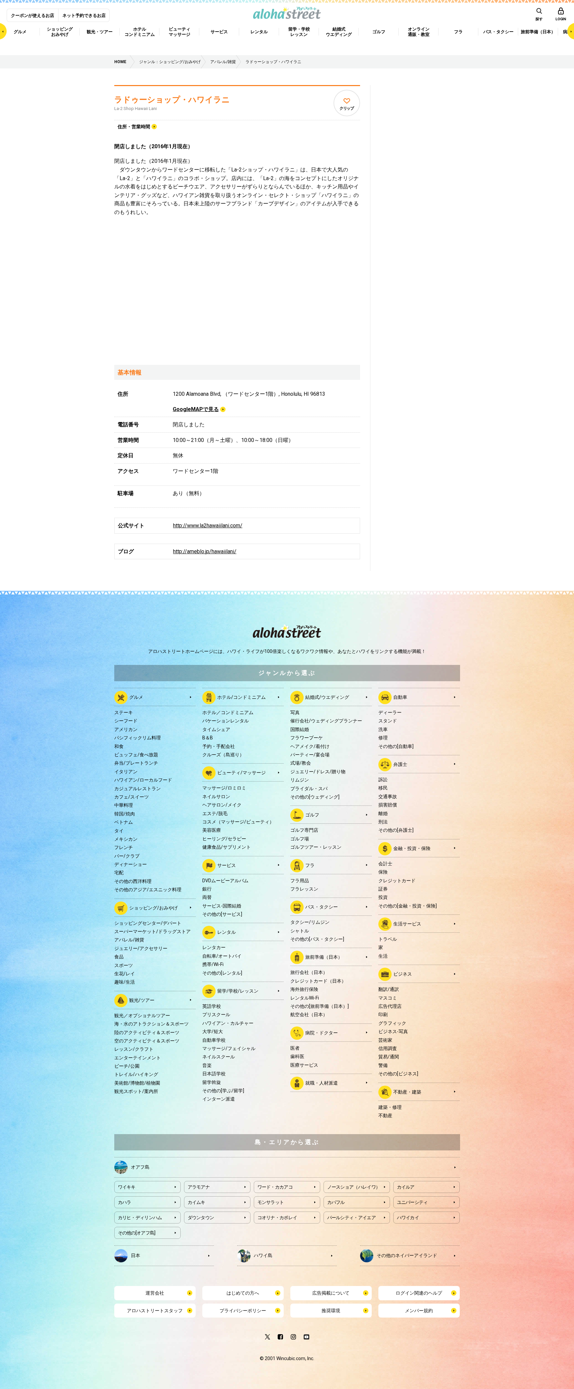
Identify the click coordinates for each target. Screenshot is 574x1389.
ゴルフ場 (299, 838)
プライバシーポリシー (243, 1310)
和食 (119, 746)
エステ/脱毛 (215, 813)
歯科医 (297, 1056)
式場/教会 (300, 763)
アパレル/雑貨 (129, 939)
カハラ (124, 1202)
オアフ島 (140, 1167)
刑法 (383, 821)
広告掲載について (330, 1293)
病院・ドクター (321, 1032)
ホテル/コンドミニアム (241, 697)
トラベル (387, 939)
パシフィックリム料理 (137, 737)
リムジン (299, 780)
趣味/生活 (124, 982)
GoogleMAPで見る (196, 409)
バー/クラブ (127, 856)
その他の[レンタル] (222, 973)
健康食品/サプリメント (226, 847)
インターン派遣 (218, 1099)
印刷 (383, 1014)
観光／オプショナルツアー (142, 1015)
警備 (383, 1065)
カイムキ (196, 1202)
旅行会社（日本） (309, 972)
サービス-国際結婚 (221, 905)
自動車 (400, 697)
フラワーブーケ (306, 737)
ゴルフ (312, 814)
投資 (383, 897)
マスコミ (387, 998)
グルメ (136, 697)
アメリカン (126, 729)
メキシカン (126, 839)
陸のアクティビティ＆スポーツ (146, 1032)
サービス (226, 865)
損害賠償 (387, 804)
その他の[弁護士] (396, 830)
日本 (135, 1255)
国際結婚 (299, 729)
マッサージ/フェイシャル (228, 1048)
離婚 (383, 813)
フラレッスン (304, 889)
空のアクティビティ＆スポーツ (146, 1040)
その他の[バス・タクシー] (317, 939)
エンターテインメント (137, 1057)
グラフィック (392, 1023)
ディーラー (390, 712)
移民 (383, 788)
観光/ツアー (141, 1000)
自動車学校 (214, 1040)
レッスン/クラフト (133, 1049)
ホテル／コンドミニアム (227, 712)
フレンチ (123, 847)
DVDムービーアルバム (225, 880)
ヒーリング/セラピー (224, 838)
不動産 (385, 1115)
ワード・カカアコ (275, 1187)
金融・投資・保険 (411, 848)
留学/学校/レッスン (237, 991)
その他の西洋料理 (132, 881)
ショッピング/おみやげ (153, 907)
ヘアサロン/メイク (221, 804)
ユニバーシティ (412, 1202)
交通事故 (387, 796)
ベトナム (123, 822)
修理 (383, 737)
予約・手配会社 (218, 746)
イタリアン (126, 771)
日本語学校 (214, 1073)
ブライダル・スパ (309, 788)
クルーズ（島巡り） (223, 754)
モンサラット (270, 1202)
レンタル (226, 932)
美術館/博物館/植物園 (137, 1083)
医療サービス (304, 1065)
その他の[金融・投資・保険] (407, 905)
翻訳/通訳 (388, 989)
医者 (295, 1048)
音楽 (207, 1065)
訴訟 (383, 779)
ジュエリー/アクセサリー (140, 948)
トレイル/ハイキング (136, 1074)
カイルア (406, 1187)
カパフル (336, 1202)
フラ (310, 865)
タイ (119, 830)
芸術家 (385, 1040)
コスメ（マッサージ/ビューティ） (238, 821)
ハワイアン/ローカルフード (143, 780)
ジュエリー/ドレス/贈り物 (317, 771)
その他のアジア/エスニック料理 (147, 889)
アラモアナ (199, 1187)
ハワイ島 (263, 1255)
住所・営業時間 (134, 126)
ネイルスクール (218, 1056)
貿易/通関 (388, 1056)
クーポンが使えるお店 (32, 15)
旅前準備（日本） (323, 957)
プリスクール (216, 1014)
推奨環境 (331, 1310)
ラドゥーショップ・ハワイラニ (172, 99)
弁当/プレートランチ (136, 763)
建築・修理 (390, 1107)
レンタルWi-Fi (304, 998)
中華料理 (123, 805)
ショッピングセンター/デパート (147, 923)
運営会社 (154, 1293)
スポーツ (123, 965)
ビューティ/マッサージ (241, 772)
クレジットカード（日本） (318, 981)
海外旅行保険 (304, 989)
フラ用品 (299, 880)
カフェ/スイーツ (131, 797)
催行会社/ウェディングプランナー (326, 720)
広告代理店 (390, 1006)
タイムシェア (216, 729)
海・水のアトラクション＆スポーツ (151, 1023)
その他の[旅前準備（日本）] (319, 1006)
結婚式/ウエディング (327, 697)
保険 (383, 872)
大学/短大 (212, 1031)
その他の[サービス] (222, 914)
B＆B (207, 737)
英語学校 (211, 1006)
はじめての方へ (243, 1293)
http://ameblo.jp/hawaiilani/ (205, 551)
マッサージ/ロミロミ (224, 788)
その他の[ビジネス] (398, 1073)
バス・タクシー (321, 906)
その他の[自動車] (396, 746)
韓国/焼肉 (124, 813)
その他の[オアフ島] (136, 1232)
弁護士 (400, 764)
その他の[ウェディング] (314, 797)
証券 (383, 889)
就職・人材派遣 (321, 1083)
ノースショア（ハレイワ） (353, 1187)
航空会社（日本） (309, 1014)
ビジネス (402, 974)
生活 (383, 956)
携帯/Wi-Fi (213, 964)
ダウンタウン (201, 1217)
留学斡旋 (211, 1082)
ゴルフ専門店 (304, 830)
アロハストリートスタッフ (155, 1310)
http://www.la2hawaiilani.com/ (207, 525)
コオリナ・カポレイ (277, 1217)
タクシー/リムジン (310, 922)
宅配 (119, 872)
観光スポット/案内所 (136, 1091)
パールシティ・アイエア (351, 1217)
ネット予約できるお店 (84, 15)
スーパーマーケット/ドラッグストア (152, 931)
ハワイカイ (408, 1217)
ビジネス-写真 (393, 1031)
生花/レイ (124, 973)
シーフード (126, 720)
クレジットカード (397, 880)
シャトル (299, 930)
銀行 (207, 889)
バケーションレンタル (225, 720)
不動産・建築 (407, 1091)
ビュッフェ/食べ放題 (136, 754)
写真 (295, 712)
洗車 (383, 729)
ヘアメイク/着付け (310, 746)
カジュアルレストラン (137, 788)
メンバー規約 (419, 1310)
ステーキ (123, 712)
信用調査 (387, 1048)
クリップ (346, 108)
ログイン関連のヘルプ (419, 1293)
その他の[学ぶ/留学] (223, 1090)
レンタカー (214, 947)
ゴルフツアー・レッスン (315, 847)
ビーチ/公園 (127, 1066)
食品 (119, 956)
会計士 (385, 863)
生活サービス (407, 923)
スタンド (387, 720)
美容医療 (211, 830)
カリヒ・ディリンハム (140, 1217)
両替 (207, 897)
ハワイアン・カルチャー (227, 1023)
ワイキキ (127, 1187)
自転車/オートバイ (221, 956)
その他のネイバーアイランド (407, 1255)
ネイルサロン (216, 796)
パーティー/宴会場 (310, 754)
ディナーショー (130, 864)
